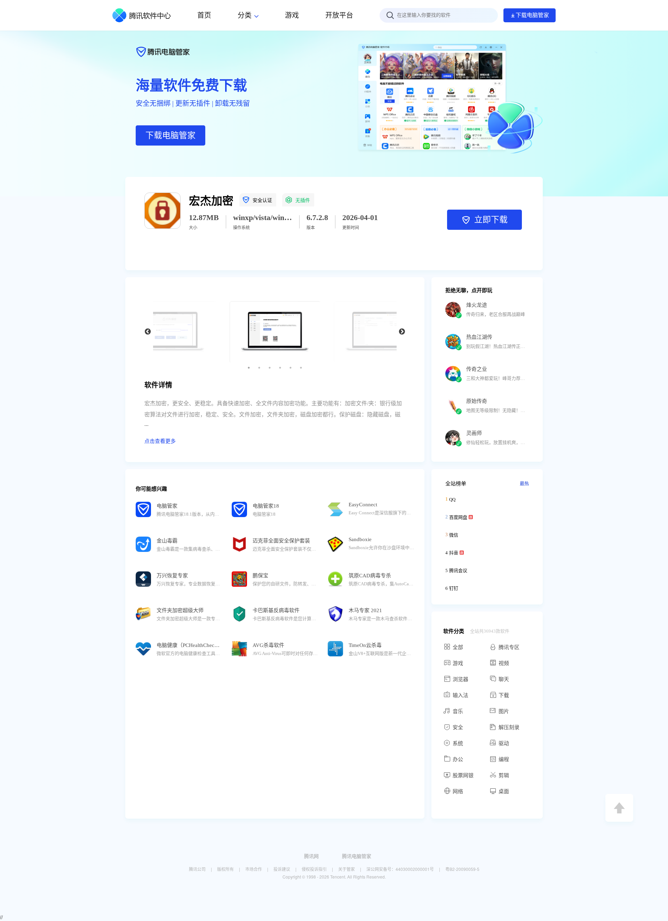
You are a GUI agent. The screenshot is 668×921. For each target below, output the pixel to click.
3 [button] (269, 367)
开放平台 (339, 15)
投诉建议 (281, 869)
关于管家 (346, 869)
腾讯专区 (509, 647)
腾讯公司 (197, 869)
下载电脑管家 (532, 15)
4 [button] (280, 367)
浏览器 (460, 679)
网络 (458, 791)
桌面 (504, 791)
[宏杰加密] (162, 226)
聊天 (504, 679)
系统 (458, 743)
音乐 (458, 711)
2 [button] (259, 367)
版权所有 (225, 869)
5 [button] (290, 367)
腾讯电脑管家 (356, 855)
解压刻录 (509, 727)
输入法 (460, 695)
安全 (458, 727)
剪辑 (504, 775)
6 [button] (300, 367)
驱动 (504, 743)
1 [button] (248, 367)
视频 (504, 663)
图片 (504, 711)
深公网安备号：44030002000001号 (400, 869)
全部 (458, 647)
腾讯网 (311, 855)
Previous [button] (147, 331)
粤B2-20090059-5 (462, 869)
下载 (504, 695)
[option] (275, 331)
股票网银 (463, 775)
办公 (458, 759)
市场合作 (253, 869)
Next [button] (401, 331)
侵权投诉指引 (314, 869)
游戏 (458, 663)
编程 (504, 759)
